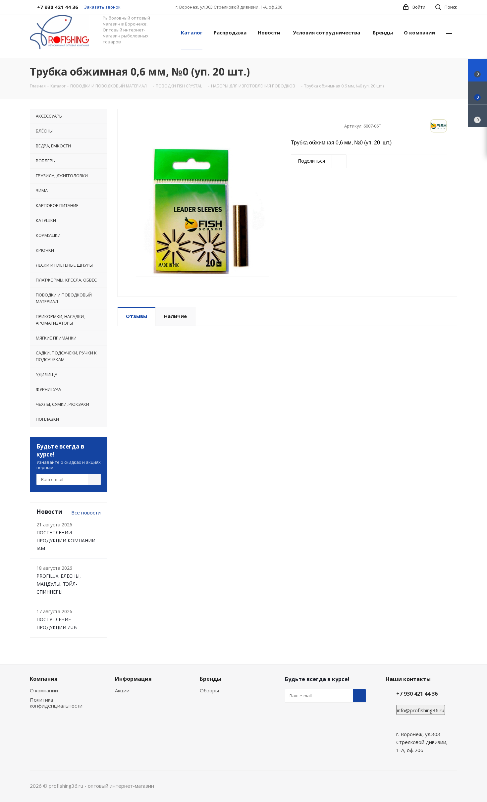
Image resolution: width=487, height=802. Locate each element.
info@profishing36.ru (420, 710)
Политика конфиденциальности (56, 702)
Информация (133, 678)
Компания (44, 678)
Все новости (86, 512)
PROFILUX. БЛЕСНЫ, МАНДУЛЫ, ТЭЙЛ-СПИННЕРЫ (58, 584)
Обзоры (209, 690)
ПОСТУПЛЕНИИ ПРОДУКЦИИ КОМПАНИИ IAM (65, 540)
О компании (44, 690)
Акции (122, 690)
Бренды (210, 678)
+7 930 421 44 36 (417, 693)
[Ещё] (449, 32)
